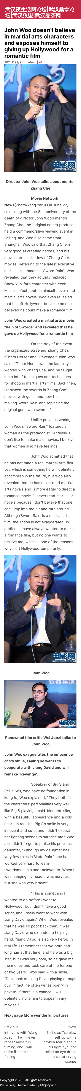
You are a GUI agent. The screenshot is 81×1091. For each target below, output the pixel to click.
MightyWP (48, 1085)
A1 (40, 62)
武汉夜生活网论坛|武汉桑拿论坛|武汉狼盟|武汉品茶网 (40, 12)
